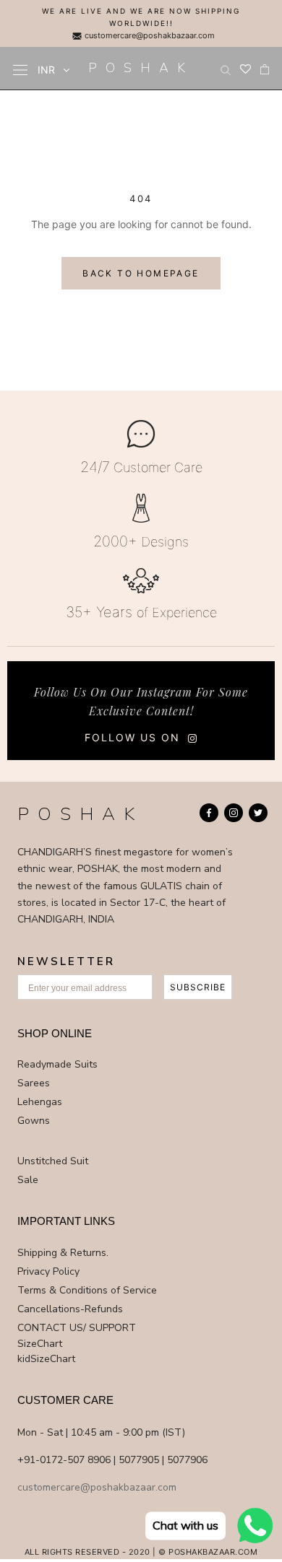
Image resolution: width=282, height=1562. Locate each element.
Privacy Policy (48, 1271)
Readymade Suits (57, 1064)
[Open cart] (264, 68)
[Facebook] (209, 812)
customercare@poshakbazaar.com (148, 35)
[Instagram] (233, 812)
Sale (27, 1180)
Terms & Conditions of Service (87, 1290)
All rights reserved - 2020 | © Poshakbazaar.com (141, 1552)
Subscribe (198, 987)
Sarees (33, 1083)
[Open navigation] (20, 69)
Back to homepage (140, 273)
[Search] (226, 68)
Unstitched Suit (52, 1161)
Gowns (33, 1120)
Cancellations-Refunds (70, 1309)
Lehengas (39, 1102)
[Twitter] (258, 812)
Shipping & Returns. (62, 1253)
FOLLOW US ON (132, 737)
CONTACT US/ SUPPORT (76, 1328)
